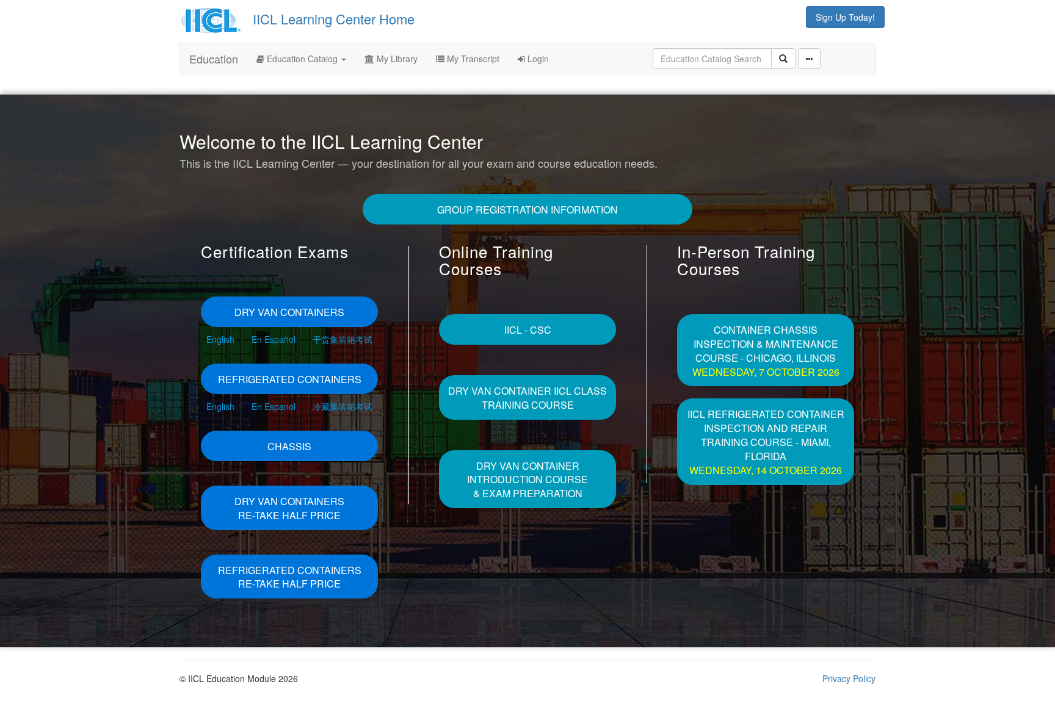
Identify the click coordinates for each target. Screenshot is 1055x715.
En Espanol (273, 406)
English (220, 339)
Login (537, 58)
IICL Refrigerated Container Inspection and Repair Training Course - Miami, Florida (765, 441)
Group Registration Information (527, 210)
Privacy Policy (849, 678)
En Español (273, 339)
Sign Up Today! (845, 17)
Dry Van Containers (289, 312)
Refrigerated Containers (289, 379)
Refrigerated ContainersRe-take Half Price (289, 577)
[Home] (214, 18)
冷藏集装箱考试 (342, 406)
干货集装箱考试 (342, 339)
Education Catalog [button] (302, 58)
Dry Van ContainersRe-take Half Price (289, 508)
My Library (396, 58)
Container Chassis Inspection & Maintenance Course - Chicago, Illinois (765, 351)
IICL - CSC (527, 330)
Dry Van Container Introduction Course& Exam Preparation (527, 480)
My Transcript (471, 58)
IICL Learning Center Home (334, 18)
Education (213, 58)
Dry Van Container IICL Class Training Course (527, 398)
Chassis (289, 446)
